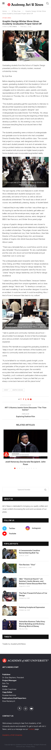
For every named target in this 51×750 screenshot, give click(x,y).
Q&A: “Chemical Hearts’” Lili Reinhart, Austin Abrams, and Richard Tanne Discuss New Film (32, 581)
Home (4, 11)
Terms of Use (20, 746)
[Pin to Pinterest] (28, 399)
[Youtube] (31, 709)
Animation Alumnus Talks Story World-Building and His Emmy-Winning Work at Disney (32, 624)
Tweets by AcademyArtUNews (14, 644)
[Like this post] (21, 399)
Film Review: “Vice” (27, 565)
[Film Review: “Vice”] (9, 568)
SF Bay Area (16, 11)
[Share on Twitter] (26, 399)
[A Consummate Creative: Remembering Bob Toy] (9, 554)
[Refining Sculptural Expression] (9, 611)
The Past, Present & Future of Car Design (33, 594)
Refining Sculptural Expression (32, 607)
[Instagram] (26, 709)
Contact (31, 729)
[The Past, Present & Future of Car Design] (9, 596)
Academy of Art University (12, 735)
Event (6, 390)
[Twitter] (20, 709)
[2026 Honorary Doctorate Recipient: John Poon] (25, 444)
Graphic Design (17, 390)
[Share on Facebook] (23, 399)
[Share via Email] (31, 399)
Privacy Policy (30, 746)
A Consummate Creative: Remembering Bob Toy (29, 552)
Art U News (13, 26)
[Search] (47, 3)
